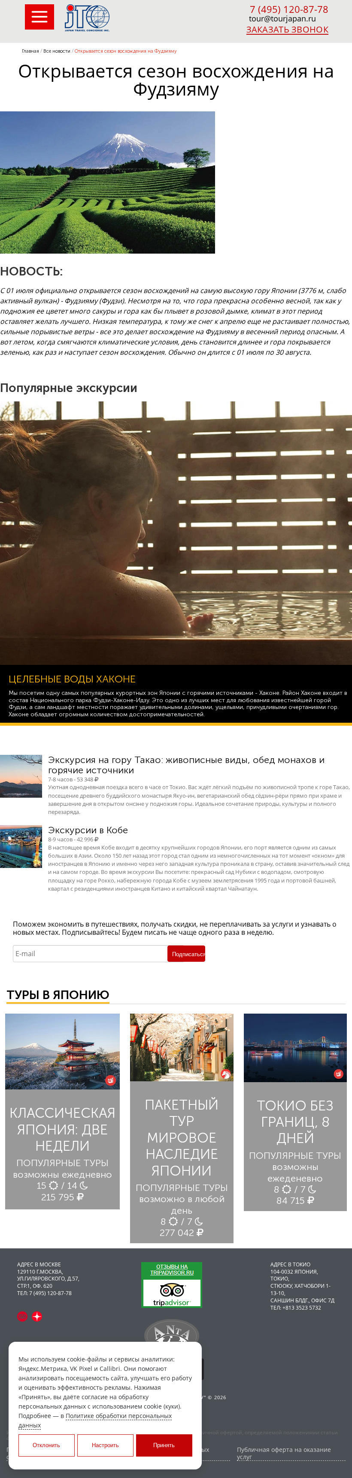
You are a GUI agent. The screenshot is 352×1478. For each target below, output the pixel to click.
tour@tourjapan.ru (282, 18)
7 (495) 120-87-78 (289, 9)
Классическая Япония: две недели (62, 1129)
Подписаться (189, 954)
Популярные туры (62, 1163)
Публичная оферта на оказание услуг (284, 1453)
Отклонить (46, 1445)
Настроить (105, 1445)
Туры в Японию (57, 995)
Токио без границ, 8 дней (295, 1122)
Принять (164, 1445)
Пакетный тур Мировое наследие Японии (181, 1138)
